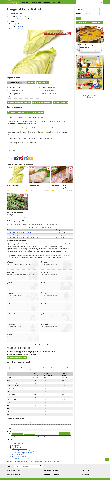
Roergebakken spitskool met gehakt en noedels (22, 237)
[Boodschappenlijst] (53, 2)
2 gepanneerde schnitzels (17, 91)
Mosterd (12, 324)
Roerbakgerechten (21, 16)
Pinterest (85, 475)
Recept (14, 462)
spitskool (20, 128)
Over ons (77, 479)
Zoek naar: (10, 466)
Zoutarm (46, 324)
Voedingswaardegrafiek (22, 458)
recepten (24, 2)
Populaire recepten (51, 475)
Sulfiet (45, 293)
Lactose (45, 272)
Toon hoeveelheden (17, 112)
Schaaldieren (47, 283)
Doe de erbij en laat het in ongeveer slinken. (34, 128)
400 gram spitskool (15, 87)
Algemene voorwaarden (64, 479)
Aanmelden (96, 22)
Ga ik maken (44, 83)
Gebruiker (79, 10)
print (32, 83)
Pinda (11, 262)
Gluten (11, 272)
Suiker (11, 283)
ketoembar (41, 132)
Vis (44, 314)
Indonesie (19, 14)
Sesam (11, 293)
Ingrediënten (16, 445)
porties (12, 21)
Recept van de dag (14, 471)
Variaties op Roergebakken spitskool (26, 451)
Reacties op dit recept (19, 454)
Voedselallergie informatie (23, 453)
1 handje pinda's (14, 97)
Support (72, 479)
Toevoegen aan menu (43, 102)
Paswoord (79, 13)
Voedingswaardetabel (19, 456)
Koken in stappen (36, 112)
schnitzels (23, 121)
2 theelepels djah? (15, 94)
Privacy (55, 479)
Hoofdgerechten (23, 462)
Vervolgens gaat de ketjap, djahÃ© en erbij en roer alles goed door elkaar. (37, 133)
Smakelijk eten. (14, 151)
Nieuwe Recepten (13, 475)
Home (9, 462)
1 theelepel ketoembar (48, 94)
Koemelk (12, 314)
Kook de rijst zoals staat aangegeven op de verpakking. (26, 117)
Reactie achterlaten (18, 358)
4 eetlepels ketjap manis (49, 91)
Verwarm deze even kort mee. (18, 147)
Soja (44, 303)
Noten (11, 334)
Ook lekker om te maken (19, 449)
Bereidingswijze (16, 447)
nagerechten (34, 19)
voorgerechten (23, 19)
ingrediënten (35, 2)
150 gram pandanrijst (48, 87)
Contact (51, 479)
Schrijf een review (15, 29)
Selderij (45, 262)
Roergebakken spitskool (16, 443)
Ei (9, 303)
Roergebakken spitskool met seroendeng (20, 232)
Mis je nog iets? (62, 102)
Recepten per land (51, 471)
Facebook (86, 471)
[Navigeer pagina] (107, 459)
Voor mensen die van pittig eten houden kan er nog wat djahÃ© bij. (30, 138)
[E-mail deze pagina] (30, 158)
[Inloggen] (78, 18)
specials (46, 2)
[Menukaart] (58, 2)
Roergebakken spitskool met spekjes (19, 235)
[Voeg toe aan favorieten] (26, 168)
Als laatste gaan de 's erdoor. (22, 143)
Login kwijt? (83, 22)
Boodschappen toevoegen (20, 102)
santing (20, 26)
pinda (25, 143)
